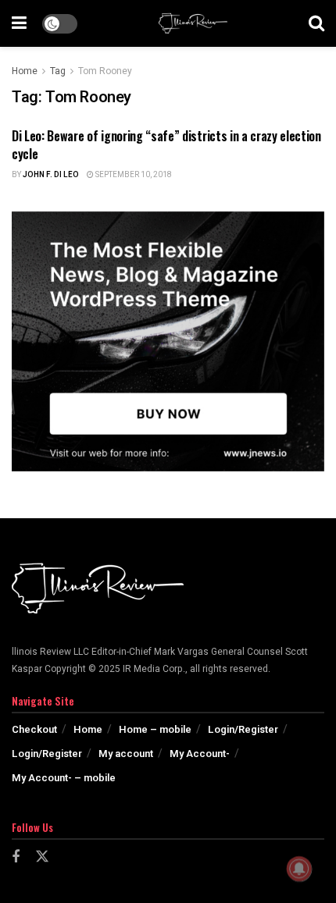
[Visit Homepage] (193, 23)
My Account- (200, 753)
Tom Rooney (105, 71)
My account (125, 753)
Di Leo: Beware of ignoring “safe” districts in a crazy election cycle (166, 144)
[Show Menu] (19, 23)
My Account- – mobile (64, 777)
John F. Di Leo (51, 174)
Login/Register (243, 729)
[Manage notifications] (299, 868)
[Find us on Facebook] (16, 857)
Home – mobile (155, 729)
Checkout (34, 729)
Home (25, 71)
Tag (58, 71)
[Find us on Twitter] (42, 857)
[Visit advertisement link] (168, 341)
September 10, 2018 (133, 174)
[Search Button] (316, 23)
